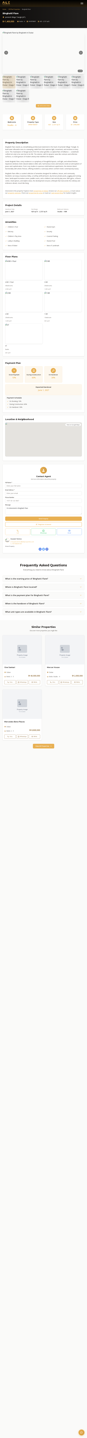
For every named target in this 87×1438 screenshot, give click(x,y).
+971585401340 (17, 544)
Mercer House (53, 667)
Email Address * (10, 490)
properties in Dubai (41, 191)
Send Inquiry (43, 519)
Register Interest (44, 524)
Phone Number (9, 497)
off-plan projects (63, 191)
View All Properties (42, 746)
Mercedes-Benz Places (14, 722)
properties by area (36, 193)
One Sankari (9, 667)
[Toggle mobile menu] (81, 3)
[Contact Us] (81, 1432)
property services (14, 193)
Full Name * (8, 482)
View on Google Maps (73, 425)
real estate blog (57, 193)
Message (8, 505)
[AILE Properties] (6, 3)
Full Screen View (45, 106)
